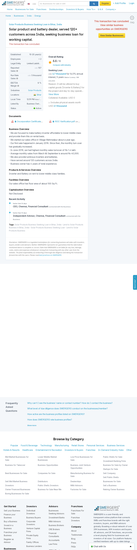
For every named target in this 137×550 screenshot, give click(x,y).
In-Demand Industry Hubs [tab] (111, 450)
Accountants (54, 540)
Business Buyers (33, 517)
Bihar (38, 95)
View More (53, 94)
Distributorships (56, 9)
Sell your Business (12, 510)
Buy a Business (10, 521)
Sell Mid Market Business (16, 481)
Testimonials (76, 535)
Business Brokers (56, 525)
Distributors (43, 481)
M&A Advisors (77, 485)
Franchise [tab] (90, 450)
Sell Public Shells (111, 477)
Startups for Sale (110, 469)
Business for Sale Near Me (49, 489)
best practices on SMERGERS (50, 255)
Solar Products (34, 90)
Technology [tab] (46, 445)
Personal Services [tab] (95, 445)
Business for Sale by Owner (115, 465)
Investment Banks (57, 517)
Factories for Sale (78, 489)
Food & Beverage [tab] (29, 445)
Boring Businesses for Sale (17, 493)
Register (105, 3)
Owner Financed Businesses (17, 489)
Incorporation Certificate (29, 121)
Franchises (41, 9)
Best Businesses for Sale (16, 473)
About (73, 531)
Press (73, 543)
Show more (31, 425)
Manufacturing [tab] (62, 445)
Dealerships (76, 481)
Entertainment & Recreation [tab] (49, 450)
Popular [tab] (14, 445)
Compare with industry (62, 65)
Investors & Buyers (75, 9)
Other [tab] (129, 450)
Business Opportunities (48, 465)
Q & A (100, 9)
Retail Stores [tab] (77, 445)
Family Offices (32, 542)
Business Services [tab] (116, 445)
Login (131, 3)
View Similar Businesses (111, 35)
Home (10, 9)
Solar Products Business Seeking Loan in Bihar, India (38, 224)
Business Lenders (34, 546)
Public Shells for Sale (112, 457)
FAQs (73, 546)
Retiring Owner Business (114, 489)
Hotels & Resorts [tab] (11, 450)
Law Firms (53, 544)
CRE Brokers (54, 529)
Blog (73, 539)
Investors (9, 485)
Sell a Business (110, 485)
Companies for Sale (46, 473)
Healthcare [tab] (27, 450)
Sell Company (109, 473)
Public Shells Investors (48, 485)
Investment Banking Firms (114, 461)
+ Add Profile (119, 3)
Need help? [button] (135, 283)
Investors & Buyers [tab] (74, 450)
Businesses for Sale (24, 9)
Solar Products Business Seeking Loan (48, 227)
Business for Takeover (15, 465)
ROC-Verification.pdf (64, 121)
